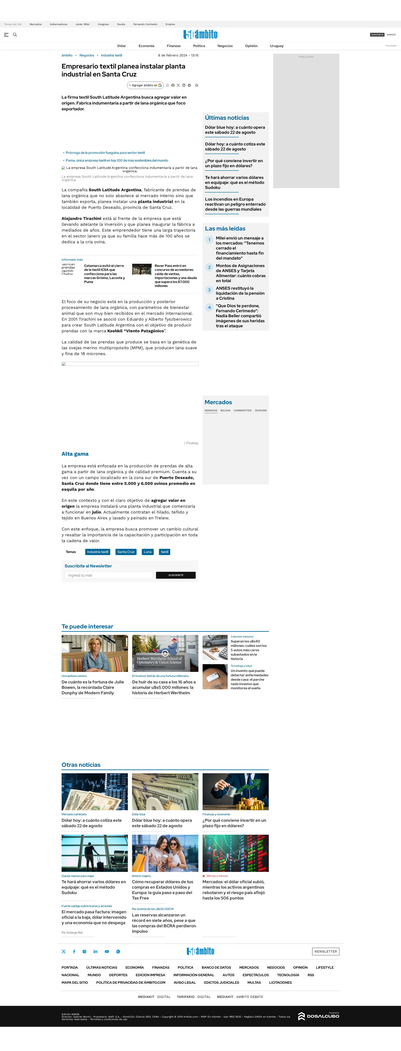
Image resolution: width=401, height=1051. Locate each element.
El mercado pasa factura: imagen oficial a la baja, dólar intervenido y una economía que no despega (94, 917)
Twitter (64, 951)
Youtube (107, 951)
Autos (228, 975)
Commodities (243, 410)
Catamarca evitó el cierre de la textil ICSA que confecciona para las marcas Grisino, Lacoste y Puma (104, 274)
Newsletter (391, 46)
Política (199, 46)
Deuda (121, 24)
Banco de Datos (216, 967)
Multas (254, 982)
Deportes (118, 975)
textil (164, 552)
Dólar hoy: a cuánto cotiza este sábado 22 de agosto (235, 146)
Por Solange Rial (72, 932)
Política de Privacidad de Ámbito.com (130, 982)
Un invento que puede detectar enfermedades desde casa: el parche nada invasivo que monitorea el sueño (249, 679)
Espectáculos (256, 975)
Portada (70, 967)
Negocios (225, 46)
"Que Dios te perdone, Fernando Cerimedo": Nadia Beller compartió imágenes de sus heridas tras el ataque (240, 316)
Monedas (211, 410)
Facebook (74, 951)
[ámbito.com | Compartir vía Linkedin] (183, 85)
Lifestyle (325, 967)
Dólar (121, 46)
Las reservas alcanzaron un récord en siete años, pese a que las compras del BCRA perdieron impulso (164, 923)
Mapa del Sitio (75, 982)
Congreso (103, 24)
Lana (148, 552)
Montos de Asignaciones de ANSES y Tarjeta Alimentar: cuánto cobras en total (241, 273)
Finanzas (174, 46)
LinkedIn (95, 951)
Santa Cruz (126, 552)
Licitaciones (280, 982)
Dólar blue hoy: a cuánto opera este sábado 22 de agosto (235, 130)
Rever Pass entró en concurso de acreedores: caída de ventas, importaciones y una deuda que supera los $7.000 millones (176, 276)
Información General (194, 975)
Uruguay (277, 46)
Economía (146, 46)
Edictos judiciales (221, 982)
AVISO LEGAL (185, 982)
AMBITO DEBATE (240, 997)
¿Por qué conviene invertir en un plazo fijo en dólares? (234, 163)
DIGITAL (154, 997)
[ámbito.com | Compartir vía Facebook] (173, 85)
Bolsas (226, 410)
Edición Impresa (150, 975)
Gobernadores (58, 24)
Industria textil (111, 55)
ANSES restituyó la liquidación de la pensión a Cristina (240, 293)
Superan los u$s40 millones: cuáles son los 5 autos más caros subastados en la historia (249, 650)
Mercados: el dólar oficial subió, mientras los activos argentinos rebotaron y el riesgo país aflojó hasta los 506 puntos (234, 890)
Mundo (94, 975)
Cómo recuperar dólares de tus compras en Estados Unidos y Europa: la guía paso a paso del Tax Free (162, 890)
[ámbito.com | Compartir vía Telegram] (189, 85)
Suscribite (176, 575)
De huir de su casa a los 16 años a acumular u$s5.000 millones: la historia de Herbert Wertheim (164, 687)
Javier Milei (82, 24)
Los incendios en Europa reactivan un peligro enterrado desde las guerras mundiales (235, 204)
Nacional (70, 975)
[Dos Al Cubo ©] (318, 1016)
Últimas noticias (101, 967)
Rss (311, 975)
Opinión (251, 46)
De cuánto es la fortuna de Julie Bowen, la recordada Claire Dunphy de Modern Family (93, 687)
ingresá (391, 34)
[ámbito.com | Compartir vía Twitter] (178, 85)
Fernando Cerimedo (145, 24)
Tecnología (288, 975)
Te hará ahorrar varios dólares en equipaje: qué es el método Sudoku (234, 182)
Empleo (170, 24)
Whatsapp (118, 951)
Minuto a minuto (217, 876)
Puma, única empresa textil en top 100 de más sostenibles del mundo (117, 160)
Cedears (261, 410)
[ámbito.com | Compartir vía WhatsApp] (167, 85)
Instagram (84, 951)
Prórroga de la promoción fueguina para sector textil (105, 152)
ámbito (67, 55)
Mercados (36, 24)
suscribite (377, 34)
